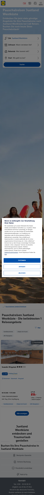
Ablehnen (22, 273)
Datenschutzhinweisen (11, 252)
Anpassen (22, 266)
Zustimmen (22, 260)
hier (6, 254)
